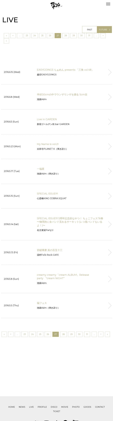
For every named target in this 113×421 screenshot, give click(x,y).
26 (50, 35)
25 (42, 35)
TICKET (56, 411)
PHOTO (76, 407)
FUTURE (103, 29)
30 (81, 35)
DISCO (54, 407)
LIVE (31, 407)
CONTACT (100, 407)
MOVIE (64, 407)
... (19, 35)
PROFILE (42, 407)
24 (34, 35)
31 (89, 35)
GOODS (87, 407)
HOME (11, 407)
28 (65, 35)
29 (73, 35)
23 (27, 35)
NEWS (22, 407)
